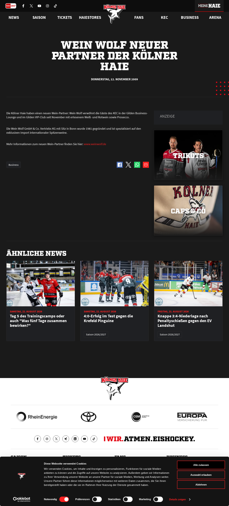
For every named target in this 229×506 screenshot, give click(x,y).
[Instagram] (47, 438)
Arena (215, 17)
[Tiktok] (94, 438)
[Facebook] (37, 438)
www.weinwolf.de (95, 144)
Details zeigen (177, 499)
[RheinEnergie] (36, 417)
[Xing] (65, 438)
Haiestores (90, 17)
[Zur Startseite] (114, 14)
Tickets (64, 17)
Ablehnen (201, 484)
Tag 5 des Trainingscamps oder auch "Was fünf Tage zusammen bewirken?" (38, 321)
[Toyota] (88, 417)
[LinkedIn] (75, 438)
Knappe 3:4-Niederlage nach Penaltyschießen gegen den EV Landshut (185, 321)
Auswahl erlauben (201, 474)
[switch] (97, 499)
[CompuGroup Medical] (140, 417)
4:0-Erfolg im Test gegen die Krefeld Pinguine (108, 318)
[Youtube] (84, 438)
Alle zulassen (201, 465)
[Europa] (192, 417)
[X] (56, 438)
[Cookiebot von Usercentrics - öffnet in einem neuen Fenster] (21, 499)
